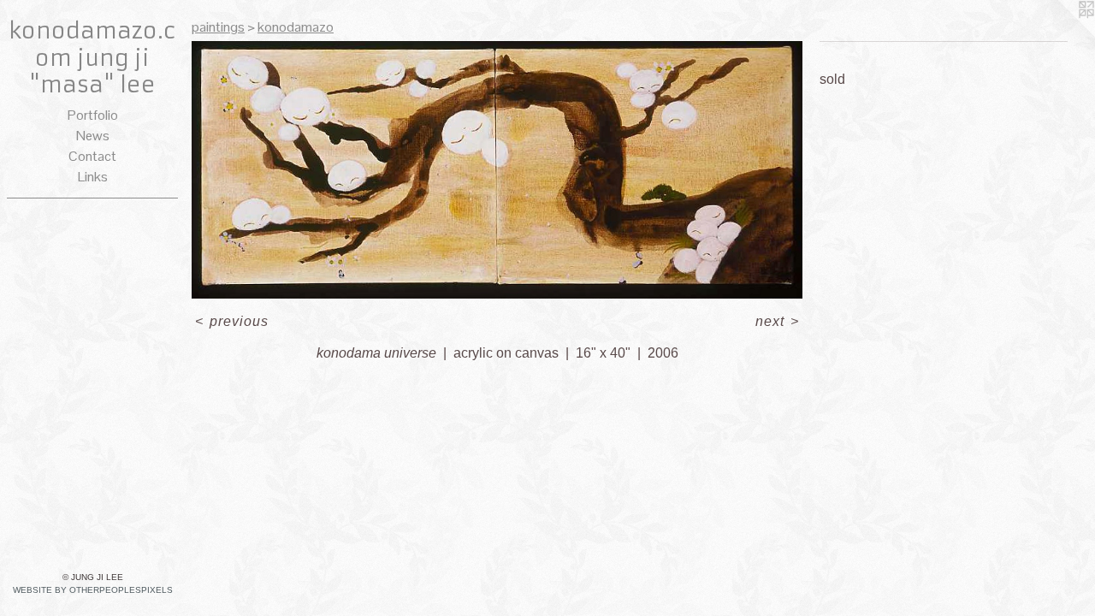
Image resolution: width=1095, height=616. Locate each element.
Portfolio (93, 115)
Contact (92, 156)
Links (93, 177)
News (93, 136)
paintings (218, 27)
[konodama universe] (497, 170)
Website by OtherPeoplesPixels (93, 590)
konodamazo (295, 27)
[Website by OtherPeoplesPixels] (1061, 34)
